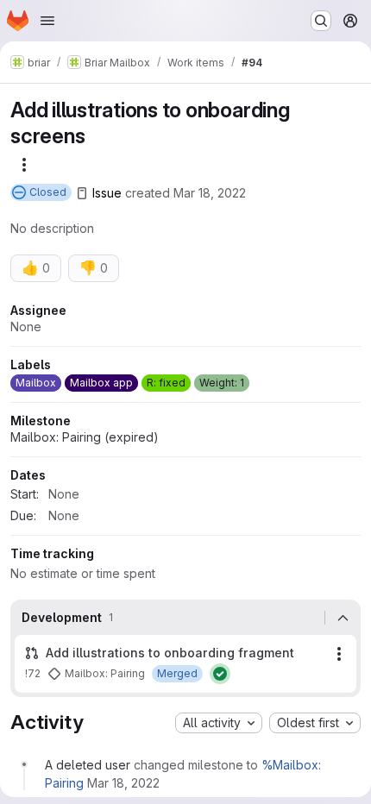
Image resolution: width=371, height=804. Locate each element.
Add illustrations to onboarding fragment (170, 652)
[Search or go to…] (321, 20)
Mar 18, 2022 (209, 192)
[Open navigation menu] (47, 21)
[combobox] (218, 723)
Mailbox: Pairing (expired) (84, 437)
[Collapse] (342, 617)
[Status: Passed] (220, 673)
